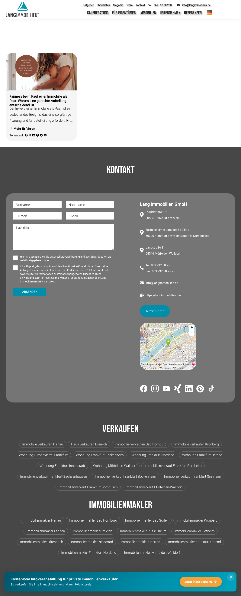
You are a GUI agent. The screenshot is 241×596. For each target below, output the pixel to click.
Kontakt (140, 5)
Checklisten (103, 5)
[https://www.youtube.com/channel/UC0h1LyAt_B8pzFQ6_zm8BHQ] (166, 389)
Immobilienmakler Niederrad (92, 542)
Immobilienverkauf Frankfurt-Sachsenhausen (53, 476)
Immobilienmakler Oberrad (140, 542)
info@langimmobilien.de (162, 283)
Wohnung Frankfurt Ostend (202, 455)
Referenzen (193, 13)
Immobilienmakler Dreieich (92, 531)
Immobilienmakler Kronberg (196, 520)
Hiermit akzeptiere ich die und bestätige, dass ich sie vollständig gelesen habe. (65, 258)
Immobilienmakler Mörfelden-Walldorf (152, 553)
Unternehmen (170, 13)
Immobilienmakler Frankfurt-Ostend (194, 542)
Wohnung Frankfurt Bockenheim (100, 455)
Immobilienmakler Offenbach (41, 542)
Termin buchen (155, 311)
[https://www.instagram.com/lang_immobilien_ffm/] (155, 389)
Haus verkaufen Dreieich (89, 444)
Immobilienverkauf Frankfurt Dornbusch (88, 487)
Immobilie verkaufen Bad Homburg (140, 444)
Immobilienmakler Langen (46, 531)
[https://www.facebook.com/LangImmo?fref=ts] (143, 389)
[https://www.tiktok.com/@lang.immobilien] (211, 389)
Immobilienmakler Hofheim (194, 531)
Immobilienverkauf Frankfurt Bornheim (173, 466)
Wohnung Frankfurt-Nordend (153, 455)
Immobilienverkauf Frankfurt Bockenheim (125, 476)
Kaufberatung (97, 13)
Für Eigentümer (124, 13)
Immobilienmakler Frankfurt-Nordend (88, 553)
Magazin (118, 5)
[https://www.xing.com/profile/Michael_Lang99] (177, 389)
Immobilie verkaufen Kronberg (196, 444)
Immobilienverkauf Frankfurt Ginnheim (192, 476)
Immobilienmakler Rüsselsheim (143, 531)
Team (129, 5)
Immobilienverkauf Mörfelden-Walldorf (154, 487)
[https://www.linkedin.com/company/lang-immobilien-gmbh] (189, 389)
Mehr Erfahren (24, 128)
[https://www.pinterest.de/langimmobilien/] (200, 389)
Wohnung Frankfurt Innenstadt (62, 466)
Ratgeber (88, 5)
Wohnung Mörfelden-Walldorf (115, 466)
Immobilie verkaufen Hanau (42, 444)
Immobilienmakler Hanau (42, 520)
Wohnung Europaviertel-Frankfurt (43, 455)
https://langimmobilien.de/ (163, 295)
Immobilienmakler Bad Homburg (93, 520)
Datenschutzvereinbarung (65, 256)
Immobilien (148, 13)
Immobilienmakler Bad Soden (147, 520)
